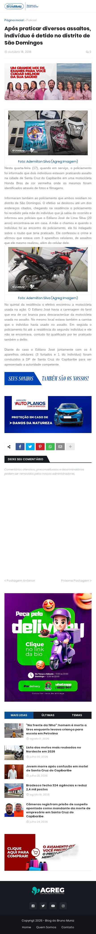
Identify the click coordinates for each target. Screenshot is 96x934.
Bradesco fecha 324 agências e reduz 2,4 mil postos (56, 787)
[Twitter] (30, 446)
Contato (67, 927)
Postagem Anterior (21, 580)
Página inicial (14, 20)
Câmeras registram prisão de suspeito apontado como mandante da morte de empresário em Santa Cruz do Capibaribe (58, 810)
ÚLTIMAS (48, 715)
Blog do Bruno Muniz (59, 920)
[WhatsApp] (50, 446)
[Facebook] (20, 446)
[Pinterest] (40, 446)
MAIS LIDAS (19, 715)
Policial (31, 20)
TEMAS (77, 715)
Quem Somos (46, 927)
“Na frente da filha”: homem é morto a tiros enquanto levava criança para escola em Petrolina (56, 729)
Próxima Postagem (75, 580)
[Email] (60, 446)
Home (26, 927)
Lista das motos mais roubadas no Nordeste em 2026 (53, 750)
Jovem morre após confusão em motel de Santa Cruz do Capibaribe (57, 768)
